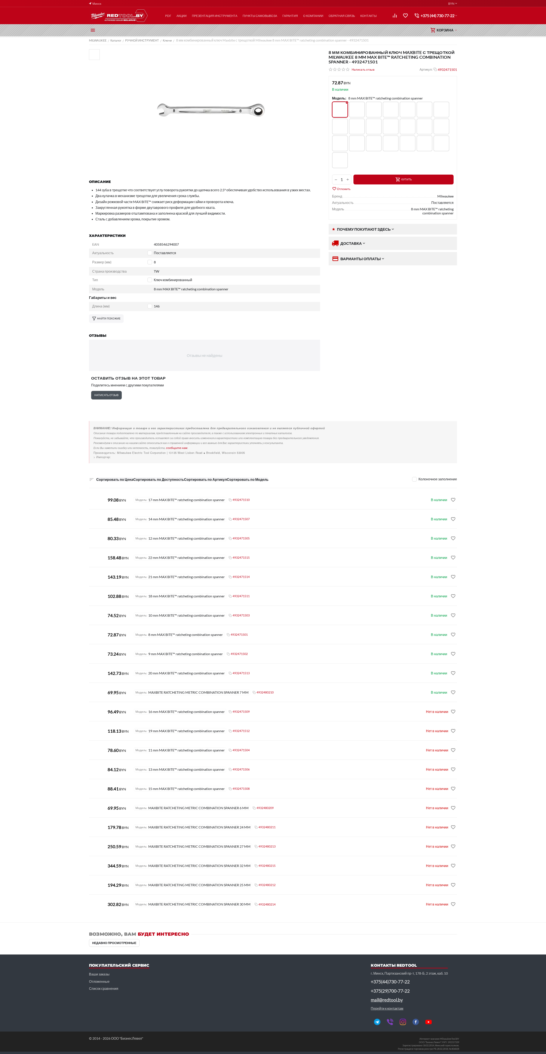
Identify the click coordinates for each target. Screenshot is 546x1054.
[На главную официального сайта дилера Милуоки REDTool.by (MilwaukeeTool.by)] (119, 15)
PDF (168, 16)
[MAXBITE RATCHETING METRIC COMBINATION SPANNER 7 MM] (374, 143)
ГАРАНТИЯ (290, 16)
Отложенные (99, 981)
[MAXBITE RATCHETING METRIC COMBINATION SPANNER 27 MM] (424, 143)
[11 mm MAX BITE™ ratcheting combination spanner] (391, 109)
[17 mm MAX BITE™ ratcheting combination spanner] (374, 126)
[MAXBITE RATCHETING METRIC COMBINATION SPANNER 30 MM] (441, 143)
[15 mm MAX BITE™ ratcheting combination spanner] (340, 126)
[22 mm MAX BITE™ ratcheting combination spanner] (340, 143)
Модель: (339, 98)
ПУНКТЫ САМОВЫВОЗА (260, 16)
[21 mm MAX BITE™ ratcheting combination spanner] (441, 126)
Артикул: (426, 69)
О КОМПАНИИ (313, 16)
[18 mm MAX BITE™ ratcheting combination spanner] (391, 126)
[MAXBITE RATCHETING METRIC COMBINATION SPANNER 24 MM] (391, 143)
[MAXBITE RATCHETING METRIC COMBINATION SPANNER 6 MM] (357, 143)
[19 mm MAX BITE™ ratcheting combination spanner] (407, 126)
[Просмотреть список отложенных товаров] (405, 15)
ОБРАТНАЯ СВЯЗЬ (342, 16)
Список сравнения (103, 988)
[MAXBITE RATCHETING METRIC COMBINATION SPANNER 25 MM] (407, 143)
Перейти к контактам (387, 1008)
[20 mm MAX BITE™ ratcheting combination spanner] (424, 126)
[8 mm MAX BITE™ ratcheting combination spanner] (340, 109)
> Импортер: (102, 457)
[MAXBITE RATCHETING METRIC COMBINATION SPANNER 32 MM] (340, 160)
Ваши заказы (99, 974)
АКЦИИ (182, 16)
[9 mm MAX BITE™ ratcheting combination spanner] (357, 109)
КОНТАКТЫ (368, 16)
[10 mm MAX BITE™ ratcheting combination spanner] (374, 109)
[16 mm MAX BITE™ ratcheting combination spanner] (357, 126)
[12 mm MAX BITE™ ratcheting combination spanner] (407, 109)
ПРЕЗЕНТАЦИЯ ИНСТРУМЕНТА (214, 16)
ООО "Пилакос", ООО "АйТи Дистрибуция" (123, 457)
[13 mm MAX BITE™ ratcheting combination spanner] (424, 109)
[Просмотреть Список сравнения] (394, 15)
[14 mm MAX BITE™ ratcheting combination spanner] (441, 109)
